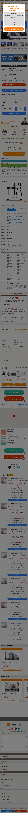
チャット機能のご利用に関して (14, 29)
